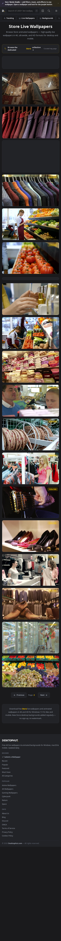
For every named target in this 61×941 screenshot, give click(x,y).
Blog (4, 817)
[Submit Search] (49, 10)
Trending (10, 18)
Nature (5, 800)
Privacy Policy (7, 832)
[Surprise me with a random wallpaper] (43, 10)
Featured (5, 768)
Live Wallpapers (28, 18)
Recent (4, 761)
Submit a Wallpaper (12, 757)
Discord (5, 821)
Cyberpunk (6, 796)
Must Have (6, 772)
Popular (5, 765)
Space (4, 804)
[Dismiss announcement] (58, 3)
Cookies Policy (7, 836)
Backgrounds (47, 18)
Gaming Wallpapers (10, 793)
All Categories (7, 776)
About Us (5, 813)
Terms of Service (8, 828)
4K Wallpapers (7, 789)
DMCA (4, 824)
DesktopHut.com (15, 843)
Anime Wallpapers (9, 785)
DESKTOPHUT (10, 740)
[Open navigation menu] (56, 10)
